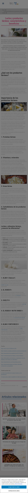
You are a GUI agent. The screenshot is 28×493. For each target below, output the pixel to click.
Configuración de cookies (14, 490)
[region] (14, 485)
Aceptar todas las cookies (14, 487)
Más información (18, 484)
